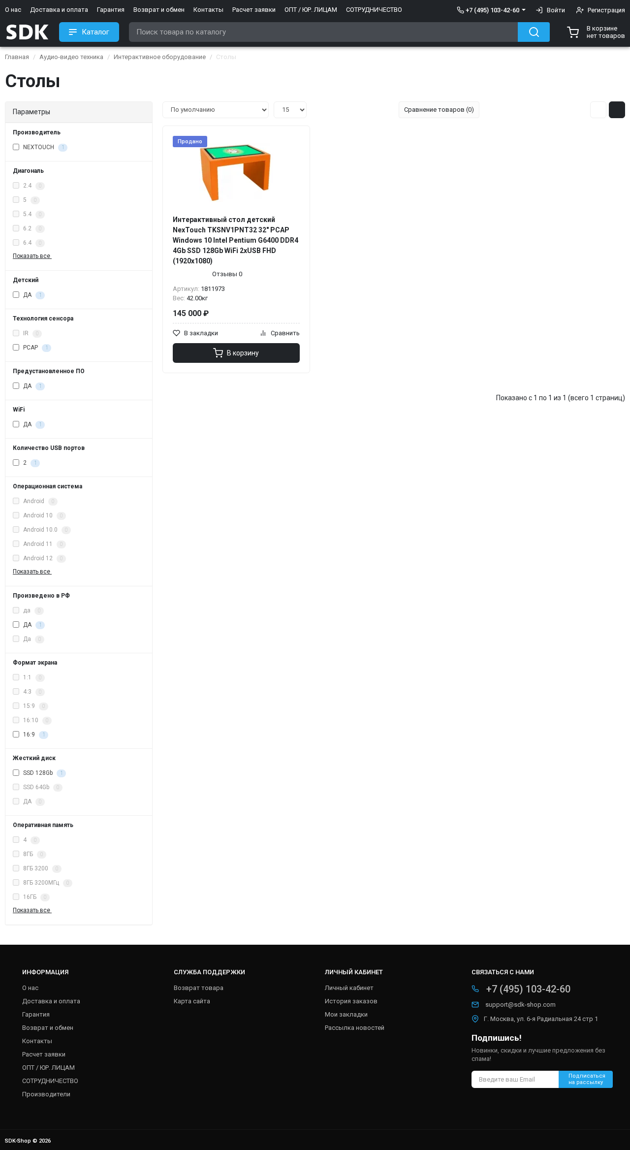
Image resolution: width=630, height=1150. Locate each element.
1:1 (31, 677)
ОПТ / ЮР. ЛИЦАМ (310, 9)
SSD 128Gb (42, 772)
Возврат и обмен (159, 9)
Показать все (32, 256)
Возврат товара (198, 987)
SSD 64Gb (40, 787)
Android (38, 501)
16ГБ (34, 897)
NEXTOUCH (43, 147)
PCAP (35, 347)
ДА (31, 294)
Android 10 (42, 515)
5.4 (31, 214)
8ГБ (32, 854)
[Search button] (534, 32)
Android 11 (42, 544)
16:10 (35, 720)
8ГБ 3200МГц (45, 882)
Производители (46, 1094)
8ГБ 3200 (40, 868)
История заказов (351, 1001)
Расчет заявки (254, 9)
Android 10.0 (44, 529)
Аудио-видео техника (71, 57)
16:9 (33, 734)
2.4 (31, 185)
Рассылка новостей (354, 1027)
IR (30, 333)
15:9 (33, 706)
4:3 (31, 691)
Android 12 (42, 558)
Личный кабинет (349, 987)
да (31, 610)
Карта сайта (192, 1001)
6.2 (31, 228)
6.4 (31, 242)
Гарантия (111, 9)
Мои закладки (346, 1014)
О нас (13, 9)
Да (31, 639)
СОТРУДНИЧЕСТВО (374, 9)
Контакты (208, 9)
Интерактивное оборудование (160, 57)
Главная (17, 57)
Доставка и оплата (59, 9)
